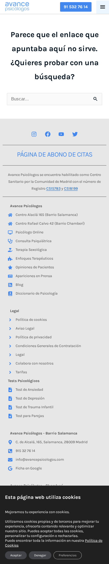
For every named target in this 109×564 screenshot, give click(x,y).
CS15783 (53, 188)
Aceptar (15, 555)
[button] (76, 7)
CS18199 (71, 188)
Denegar (40, 555)
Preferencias (67, 555)
